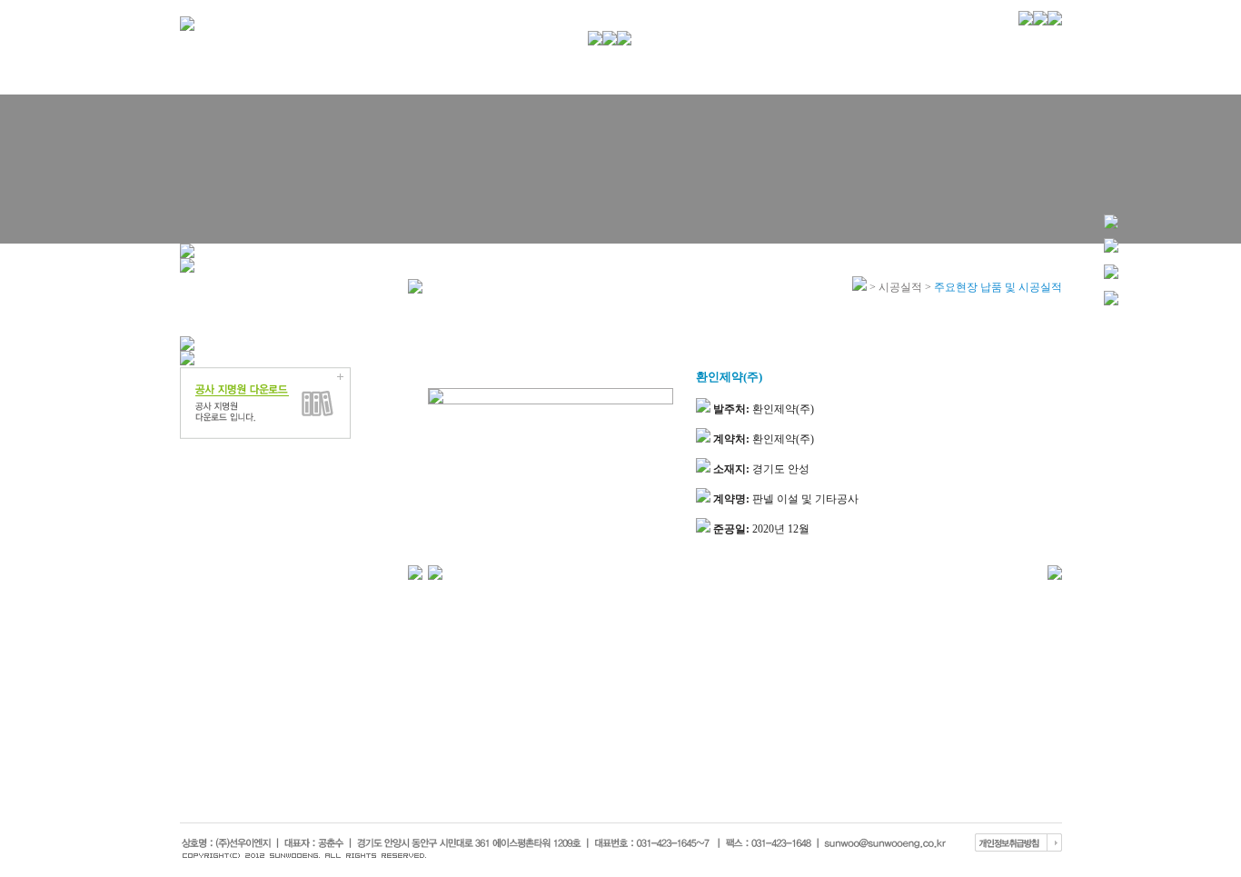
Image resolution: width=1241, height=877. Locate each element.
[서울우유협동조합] (435, 571)
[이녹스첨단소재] (415, 571)
